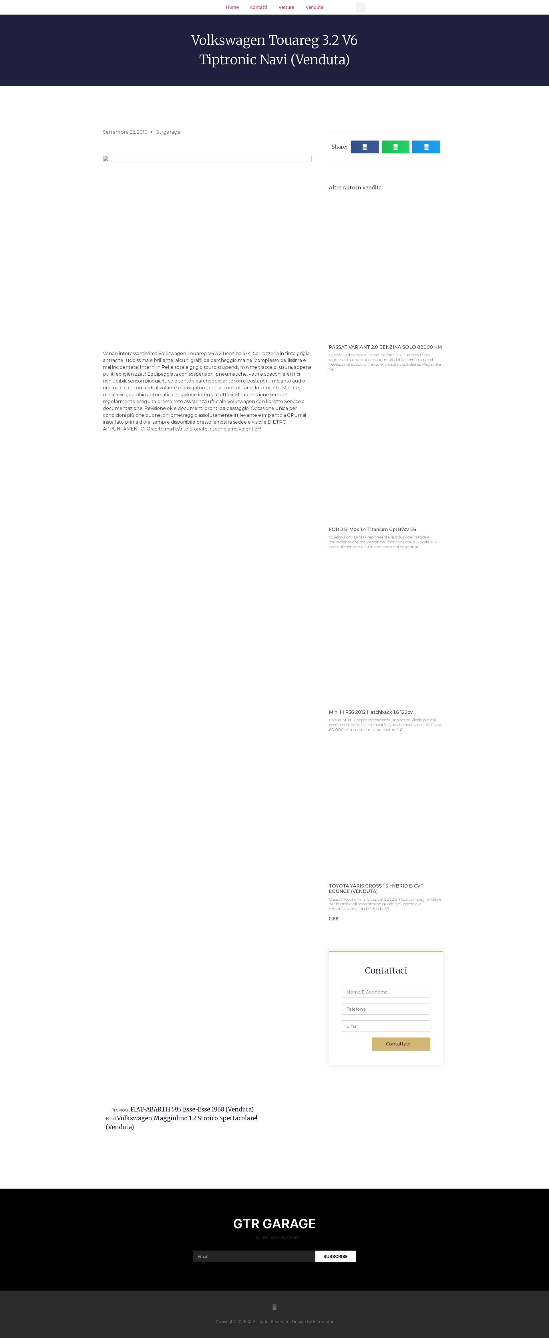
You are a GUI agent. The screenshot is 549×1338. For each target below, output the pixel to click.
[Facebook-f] (274, 1307)
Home (232, 7)
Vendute (314, 7)
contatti (258, 7)
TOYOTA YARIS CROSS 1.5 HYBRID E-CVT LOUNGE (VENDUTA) (376, 888)
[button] (360, 7)
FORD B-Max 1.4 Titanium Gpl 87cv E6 (372, 529)
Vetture (286, 7)
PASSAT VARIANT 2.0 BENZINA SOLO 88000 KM (385, 347)
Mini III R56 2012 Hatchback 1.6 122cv (371, 712)
